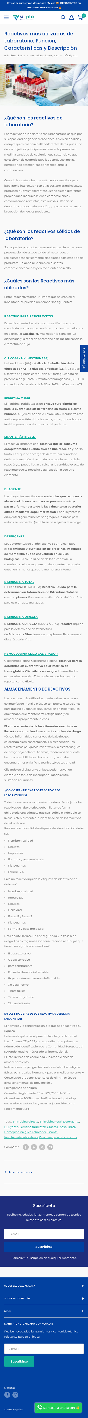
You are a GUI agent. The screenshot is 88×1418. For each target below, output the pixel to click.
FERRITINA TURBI (17, 398)
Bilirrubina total (51, 1121)
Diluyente (11, 1127)
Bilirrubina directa (14, 55)
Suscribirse (44, 1247)
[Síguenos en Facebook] (7, 1395)
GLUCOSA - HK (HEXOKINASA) (26, 358)
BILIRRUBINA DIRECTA (21, 616)
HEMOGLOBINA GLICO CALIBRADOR (31, 653)
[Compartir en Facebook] (26, 1147)
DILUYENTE (12, 489)
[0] (80, 17)
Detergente (71, 1121)
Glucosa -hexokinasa (61, 1127)
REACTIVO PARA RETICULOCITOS (28, 316)
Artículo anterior (20, 1172)
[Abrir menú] (6, 17)
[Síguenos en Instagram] (15, 1395)
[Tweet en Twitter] (42, 1147)
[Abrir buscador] (63, 17)
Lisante (52, 1132)
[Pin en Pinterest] (34, 1147)
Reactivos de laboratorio (21, 1137)
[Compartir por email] (50, 1147)
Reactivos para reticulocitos (58, 1137)
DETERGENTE (14, 536)
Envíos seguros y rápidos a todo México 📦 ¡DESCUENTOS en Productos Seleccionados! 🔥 (44, 5)
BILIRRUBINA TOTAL (19, 581)
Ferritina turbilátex (32, 1127)
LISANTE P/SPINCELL (20, 436)
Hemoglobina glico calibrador (25, 1132)
